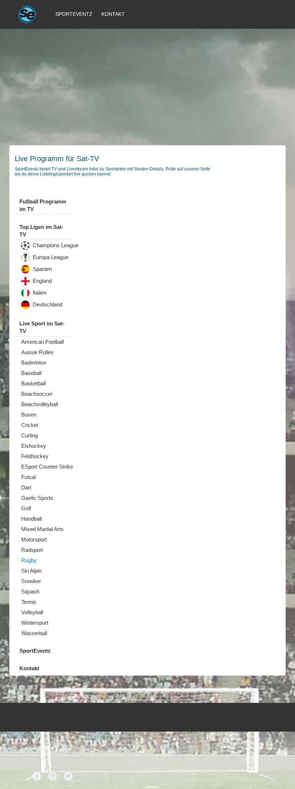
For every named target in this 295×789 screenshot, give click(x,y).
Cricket (29, 425)
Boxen (28, 415)
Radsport (32, 550)
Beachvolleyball (39, 404)
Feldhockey (35, 456)
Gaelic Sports (37, 498)
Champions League (54, 246)
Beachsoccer (37, 394)
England (41, 281)
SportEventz (73, 14)
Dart (26, 487)
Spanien (41, 269)
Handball (31, 519)
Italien (38, 293)
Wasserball (34, 633)
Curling (29, 435)
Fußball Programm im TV (42, 205)
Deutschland (46, 305)
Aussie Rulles (37, 352)
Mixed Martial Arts (42, 529)
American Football (42, 342)
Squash (30, 591)
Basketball (33, 383)
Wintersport (34, 623)
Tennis (28, 602)
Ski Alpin (31, 571)
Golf (26, 508)
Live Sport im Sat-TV (41, 327)
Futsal (28, 477)
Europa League (49, 257)
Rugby (29, 560)
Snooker (31, 581)
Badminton (33, 363)
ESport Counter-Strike (47, 467)
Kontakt (113, 14)
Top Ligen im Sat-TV (41, 231)
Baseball (31, 373)
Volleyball (32, 612)
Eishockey (33, 446)
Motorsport (34, 539)
